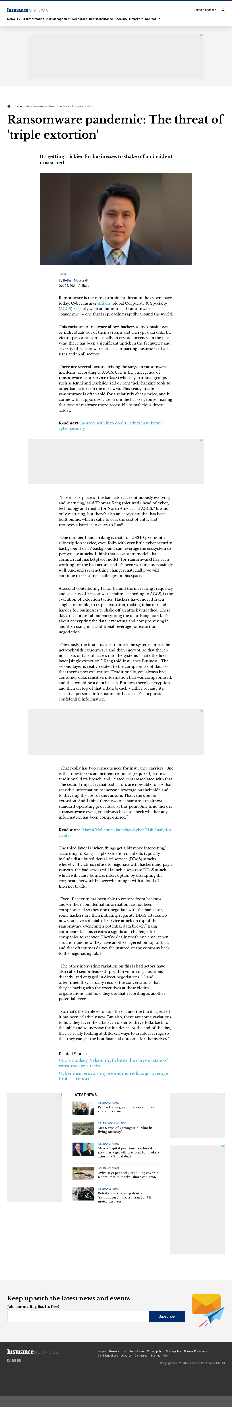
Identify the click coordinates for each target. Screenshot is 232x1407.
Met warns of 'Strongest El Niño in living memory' (125, 1130)
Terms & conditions (133, 1351)
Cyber (18, 106)
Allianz (104, 303)
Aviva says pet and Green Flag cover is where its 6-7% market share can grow (128, 1175)
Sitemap (155, 1355)
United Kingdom (204, 10)
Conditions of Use (108, 1355)
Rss (165, 1355)
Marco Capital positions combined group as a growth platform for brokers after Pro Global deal (128, 1152)
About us (126, 1355)
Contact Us (152, 19)
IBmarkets (136, 19)
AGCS (65, 309)
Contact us (141, 1355)
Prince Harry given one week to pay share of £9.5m (126, 1109)
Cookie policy (173, 1351)
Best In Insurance (101, 19)
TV (18, 19)
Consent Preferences (196, 1351)
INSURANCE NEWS (108, 1102)
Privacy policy (155, 1351)
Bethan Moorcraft (75, 280)
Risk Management (58, 19)
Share (85, 286)
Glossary (114, 1351)
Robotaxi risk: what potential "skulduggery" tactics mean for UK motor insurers (124, 1197)
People (102, 1351)
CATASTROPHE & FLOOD (112, 1123)
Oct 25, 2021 (68, 286)
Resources (79, 19)
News (11, 19)
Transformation (33, 19)
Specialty (121, 19)
